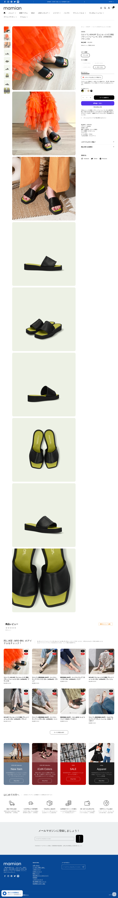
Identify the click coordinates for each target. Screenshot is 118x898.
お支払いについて (37, 871)
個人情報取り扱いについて (39, 881)
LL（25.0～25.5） (99, 67)
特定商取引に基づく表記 (39, 883)
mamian (83, 31)
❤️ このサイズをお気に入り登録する (91, 77)
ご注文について (37, 869)
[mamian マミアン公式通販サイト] (12, 8)
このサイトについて (38, 879)
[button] (105, 8)
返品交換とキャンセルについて (40, 875)
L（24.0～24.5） (87, 67)
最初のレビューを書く (105, 624)
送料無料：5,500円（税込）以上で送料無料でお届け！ (59, 1)
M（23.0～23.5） (99, 63)
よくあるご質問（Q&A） (39, 867)
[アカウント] (109, 8)
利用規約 (35, 877)
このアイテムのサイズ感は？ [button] (88, 142)
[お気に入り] (101, 8)
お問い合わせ (36, 865)
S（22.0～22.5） (87, 63)
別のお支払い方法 (98, 106)
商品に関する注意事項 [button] (86, 147)
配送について (36, 873)
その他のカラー (85, 88)
